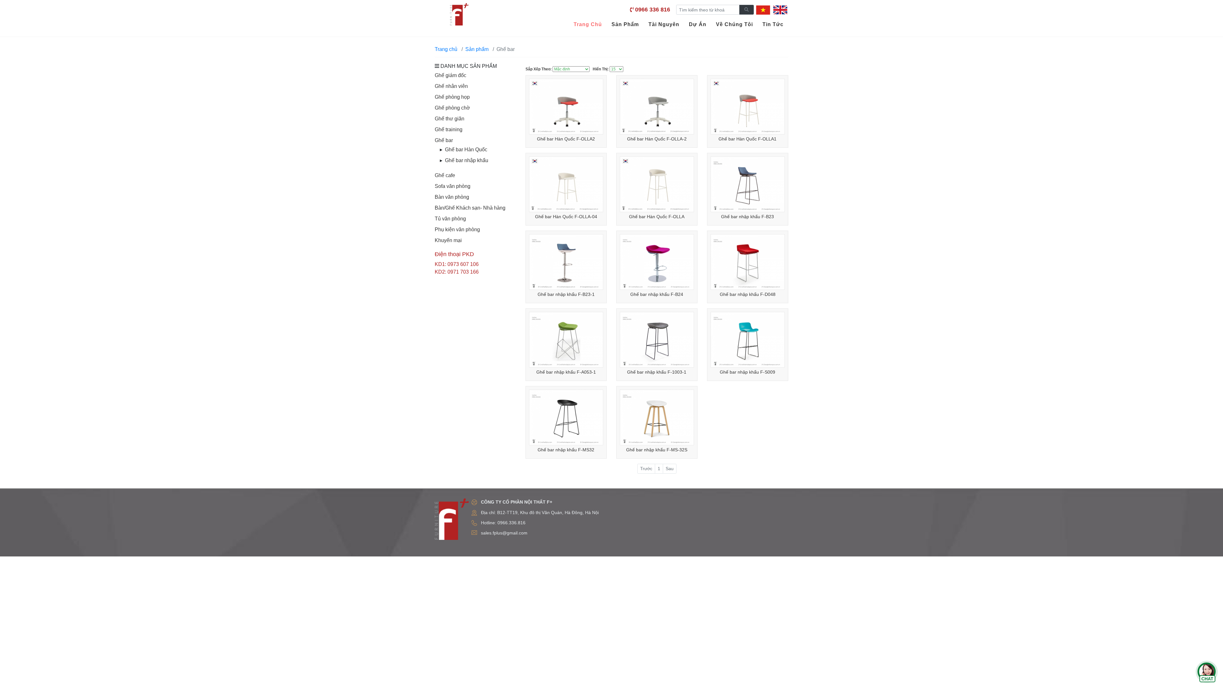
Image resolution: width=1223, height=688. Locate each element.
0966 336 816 (652, 9)
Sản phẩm (477, 49)
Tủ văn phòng (450, 218)
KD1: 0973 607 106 (457, 264)
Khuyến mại (448, 240)
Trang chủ (446, 49)
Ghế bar (444, 140)
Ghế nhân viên (451, 86)
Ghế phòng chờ (452, 108)
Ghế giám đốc (450, 75)
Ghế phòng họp (452, 97)
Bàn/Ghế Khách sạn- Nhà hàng (470, 208)
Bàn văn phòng (452, 197)
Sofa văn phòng (452, 186)
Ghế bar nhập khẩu (466, 160)
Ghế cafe (445, 175)
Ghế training (448, 129)
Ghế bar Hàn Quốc (466, 149)
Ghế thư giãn (449, 118)
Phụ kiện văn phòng (457, 229)
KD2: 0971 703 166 (457, 272)
